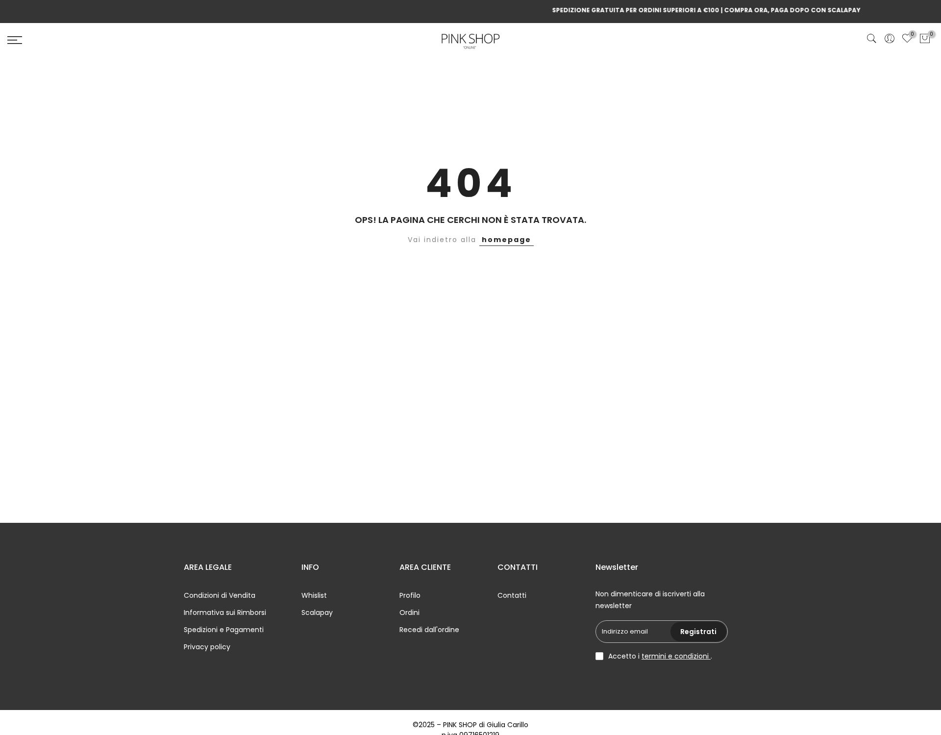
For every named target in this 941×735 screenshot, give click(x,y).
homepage (506, 240)
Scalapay (317, 612)
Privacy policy (207, 647)
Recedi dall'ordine (429, 630)
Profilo (410, 595)
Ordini (409, 612)
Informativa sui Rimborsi (225, 612)
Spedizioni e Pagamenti (224, 630)
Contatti (511, 595)
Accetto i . (660, 656)
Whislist (314, 595)
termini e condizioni (676, 656)
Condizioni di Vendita (219, 595)
